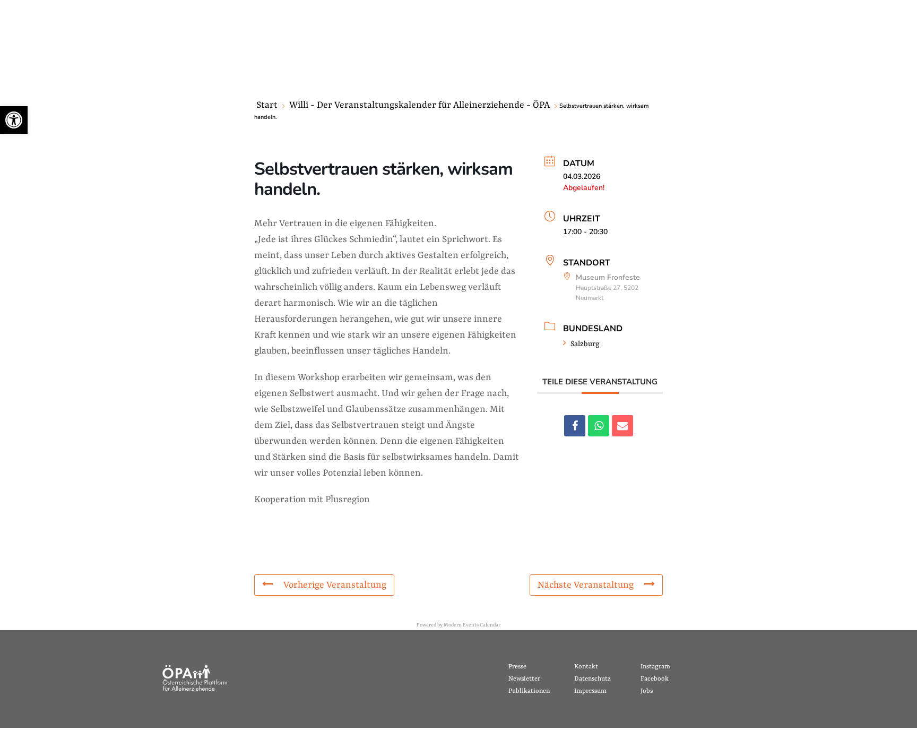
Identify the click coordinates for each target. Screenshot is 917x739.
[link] (14, 120)
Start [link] (267, 105)
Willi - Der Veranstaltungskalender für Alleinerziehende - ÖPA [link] (419, 105)
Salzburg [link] (584, 344)
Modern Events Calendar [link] (472, 625)
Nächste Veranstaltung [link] (586, 585)
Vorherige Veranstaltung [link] (334, 585)
